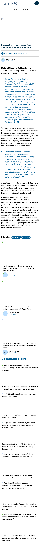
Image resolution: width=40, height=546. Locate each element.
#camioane (16, 237)
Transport (15, 9)
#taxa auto (26, 237)
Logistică (25, 9)
